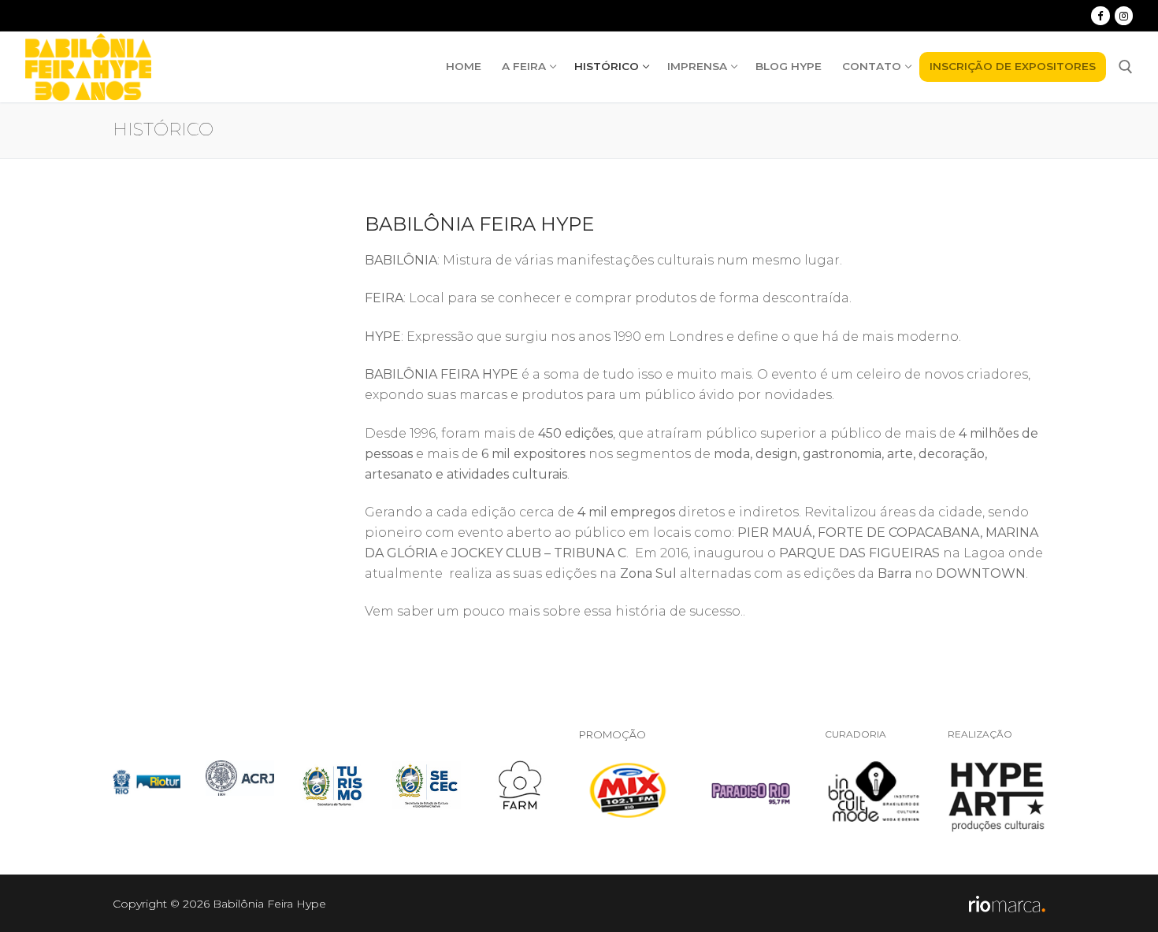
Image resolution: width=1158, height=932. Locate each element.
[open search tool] (1126, 67)
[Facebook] (1100, 15)
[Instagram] (1124, 15)
